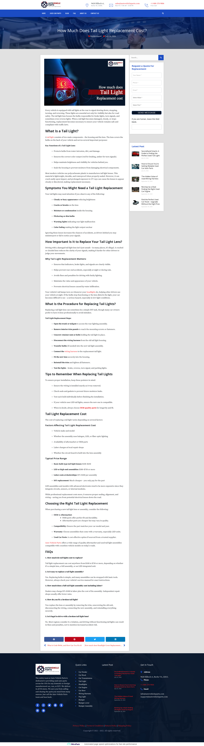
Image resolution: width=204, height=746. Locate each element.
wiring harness (70, 351)
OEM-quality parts (88, 408)
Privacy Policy (79, 726)
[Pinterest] (43, 710)
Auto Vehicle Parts (53, 543)
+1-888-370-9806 (147, 685)
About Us (83, 13)
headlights (91, 292)
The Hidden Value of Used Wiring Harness (149, 177)
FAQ (74, 13)
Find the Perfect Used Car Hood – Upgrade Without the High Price (150, 201)
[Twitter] (49, 705)
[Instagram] (43, 705)
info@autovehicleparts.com (152, 694)
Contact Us (95, 13)
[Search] (161, 57)
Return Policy (111, 726)
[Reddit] (55, 705)
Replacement (96, 36)
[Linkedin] (37, 710)
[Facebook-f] (37, 705)
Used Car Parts (55, 13)
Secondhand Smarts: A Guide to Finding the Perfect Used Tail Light (150, 153)
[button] (54, 639)
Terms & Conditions (95, 726)
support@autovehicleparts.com (154, 697)
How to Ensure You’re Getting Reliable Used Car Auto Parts (150, 166)
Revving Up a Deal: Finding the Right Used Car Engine (150, 189)
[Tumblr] (61, 705)
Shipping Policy (124, 726)
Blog (67, 13)
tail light (50, 137)
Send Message (147, 113)
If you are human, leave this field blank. (145, 120)
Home (44, 13)
